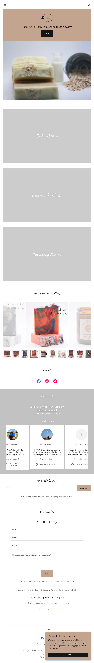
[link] (89, 4)
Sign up (84, 488)
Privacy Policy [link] (54, 581)
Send (47, 573)
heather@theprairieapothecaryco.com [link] (47, 609)
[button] (5, 4)
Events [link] (47, 630)
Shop (47, 34)
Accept (68, 655)
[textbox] (38, 488)
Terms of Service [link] (65, 581)
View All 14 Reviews (47, 421)
